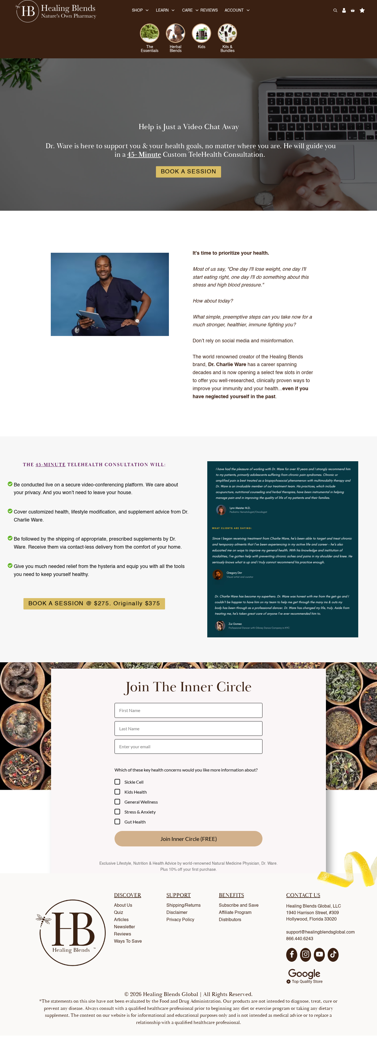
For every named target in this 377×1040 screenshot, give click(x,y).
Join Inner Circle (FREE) (188, 838)
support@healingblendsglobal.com (320, 932)
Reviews (122, 934)
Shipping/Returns (183, 905)
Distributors (230, 920)
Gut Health (135, 821)
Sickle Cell (134, 781)
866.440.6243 (299, 939)
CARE (187, 10)
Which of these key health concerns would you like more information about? (186, 769)
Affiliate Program (235, 913)
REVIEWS (209, 10)
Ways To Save (128, 941)
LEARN (162, 10)
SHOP (137, 10)
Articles (121, 920)
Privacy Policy (180, 920)
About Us (123, 905)
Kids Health (135, 791)
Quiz (118, 913)
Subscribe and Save (239, 905)
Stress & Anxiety (140, 811)
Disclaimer (176, 913)
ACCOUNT (234, 10)
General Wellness (141, 801)
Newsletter (124, 927)
